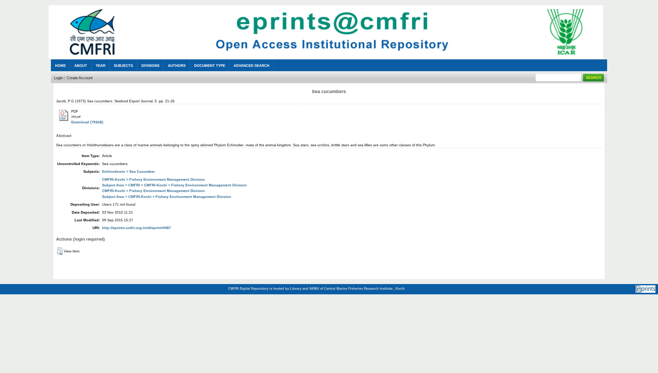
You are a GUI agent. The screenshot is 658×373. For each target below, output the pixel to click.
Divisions (150, 65)
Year (100, 65)
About (80, 65)
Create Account (80, 78)
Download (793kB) (87, 122)
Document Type (209, 65)
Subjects (123, 65)
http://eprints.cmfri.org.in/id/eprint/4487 (136, 228)
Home (60, 65)
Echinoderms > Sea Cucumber (128, 171)
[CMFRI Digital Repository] (326, 60)
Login (58, 78)
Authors (177, 65)
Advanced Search (251, 65)
